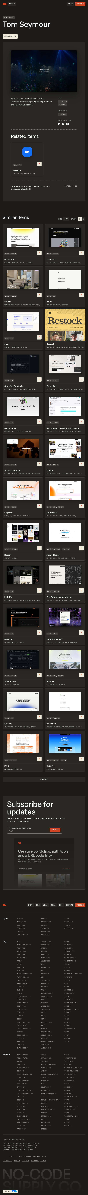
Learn (49, 423)
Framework (56, 549)
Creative (62, 114)
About (11, 1156)
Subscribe (80, 4)
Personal (62, 105)
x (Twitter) (7, 1160)
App (20, 165)
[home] (4, 4)
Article (55, 423)
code (37, 905)
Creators (69, 905)
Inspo (5, 17)
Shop (60, 905)
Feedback (18, 1156)
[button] (12, 4)
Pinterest (35, 1160)
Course (55, 634)
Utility (55, 254)
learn (45, 905)
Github (43, 1160)
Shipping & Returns (32, 1156)
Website (11, 17)
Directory (14, 549)
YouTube (17, 1160)
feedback (26, 189)
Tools (15, 165)
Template (66, 549)
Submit (70, 4)
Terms (43, 1156)
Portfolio (63, 101)
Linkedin (25, 1160)
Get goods (20, 828)
